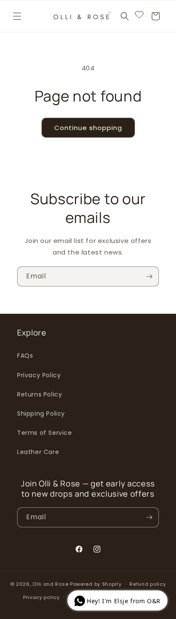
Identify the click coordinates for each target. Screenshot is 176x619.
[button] (17, 16)
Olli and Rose (50, 584)
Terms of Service (44, 432)
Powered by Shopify (96, 584)
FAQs (25, 355)
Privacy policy (41, 597)
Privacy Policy (39, 375)
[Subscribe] (149, 276)
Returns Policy (39, 394)
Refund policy (147, 584)
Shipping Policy (41, 413)
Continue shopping (88, 127)
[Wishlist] (139, 16)
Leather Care (38, 452)
